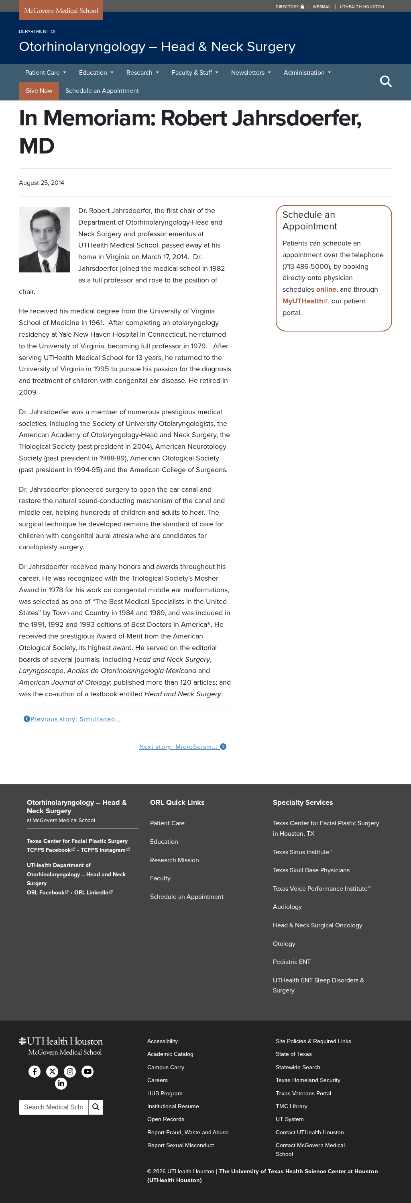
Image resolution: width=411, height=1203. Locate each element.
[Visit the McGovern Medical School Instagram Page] (70, 1072)
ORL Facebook (48, 892)
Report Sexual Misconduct (180, 1145)
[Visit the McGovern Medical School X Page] (52, 1072)
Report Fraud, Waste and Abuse (188, 1132)
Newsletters (248, 73)
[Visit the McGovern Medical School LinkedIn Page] (61, 1084)
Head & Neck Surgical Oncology (317, 925)
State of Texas (294, 1054)
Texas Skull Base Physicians (311, 870)
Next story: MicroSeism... (179, 747)
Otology (284, 944)
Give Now (39, 91)
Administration (305, 73)
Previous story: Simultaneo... (76, 719)
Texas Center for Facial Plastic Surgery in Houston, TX (326, 828)
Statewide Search (298, 1067)
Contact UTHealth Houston (310, 1132)
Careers (157, 1080)
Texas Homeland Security (308, 1080)
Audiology (287, 907)
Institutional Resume (173, 1106)
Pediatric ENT (292, 962)
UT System (290, 1119)
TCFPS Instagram (105, 850)
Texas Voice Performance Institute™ (321, 889)
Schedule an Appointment (102, 91)
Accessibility (162, 1041)
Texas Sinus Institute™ (302, 852)
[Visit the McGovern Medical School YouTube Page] (87, 1072)
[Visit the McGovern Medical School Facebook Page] (34, 1072)
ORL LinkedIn (93, 892)
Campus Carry (165, 1067)
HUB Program (165, 1093)
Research (140, 73)
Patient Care (43, 73)
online (326, 289)
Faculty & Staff (193, 73)
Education (94, 73)
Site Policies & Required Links (313, 1041)
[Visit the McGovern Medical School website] (61, 11)
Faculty (160, 878)
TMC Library (291, 1106)
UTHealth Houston (362, 6)
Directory (288, 6)
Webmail (322, 6)
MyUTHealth (305, 301)
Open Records (165, 1119)
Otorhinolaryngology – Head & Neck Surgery (77, 807)
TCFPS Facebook (51, 850)
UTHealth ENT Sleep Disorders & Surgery (318, 985)
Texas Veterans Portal (303, 1093)
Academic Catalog (170, 1054)
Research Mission (174, 860)
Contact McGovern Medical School (310, 1149)
